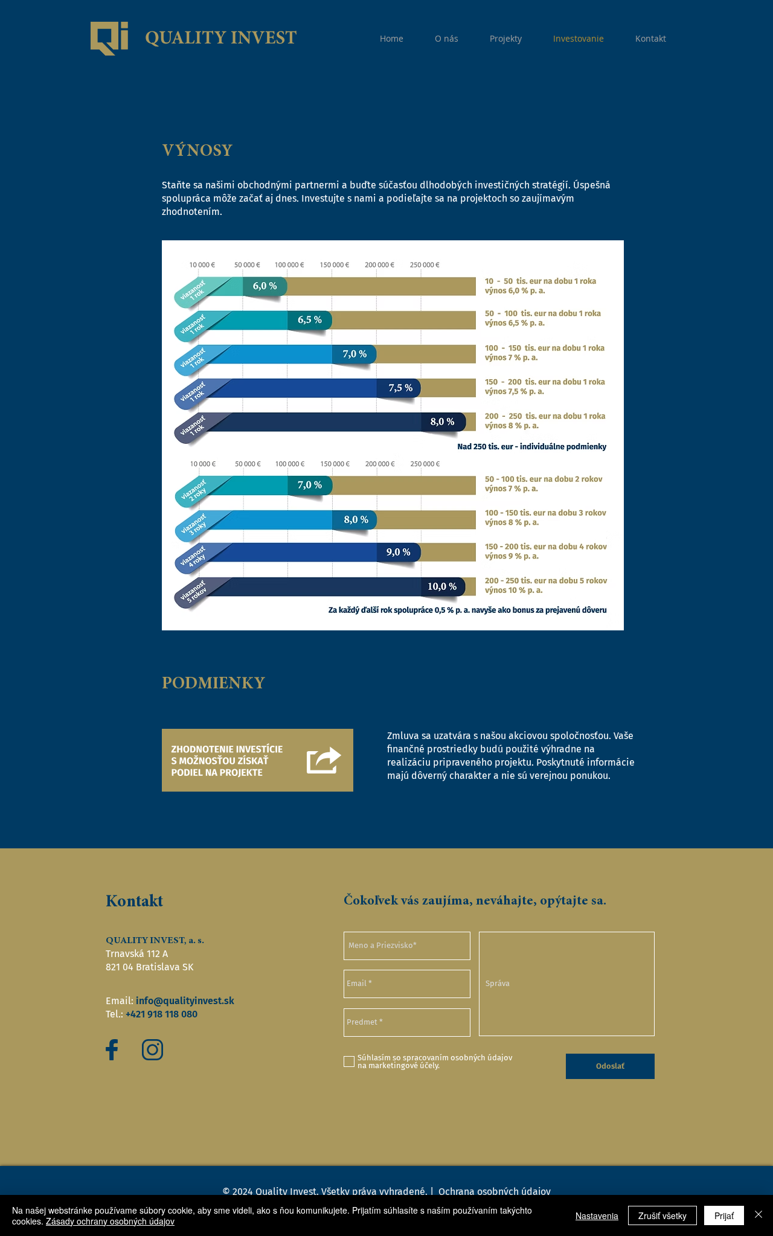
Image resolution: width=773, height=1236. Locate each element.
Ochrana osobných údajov (493, 1191)
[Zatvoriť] (758, 1215)
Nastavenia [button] (597, 1215)
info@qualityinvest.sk (185, 1001)
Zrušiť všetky (662, 1215)
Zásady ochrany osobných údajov (110, 1221)
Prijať (724, 1215)
